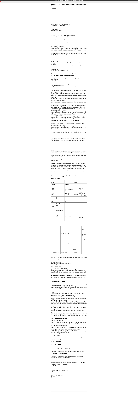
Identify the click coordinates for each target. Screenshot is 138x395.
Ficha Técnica (54, 8)
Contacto (75, 394)
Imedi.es (4, 2)
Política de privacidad (71, 394)
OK (82, 0)
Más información (79, 0)
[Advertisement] (28, 63)
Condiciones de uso (66, 394)
